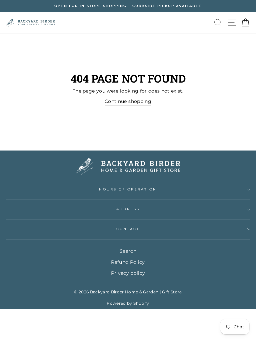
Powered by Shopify (128, 303)
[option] (128, 6)
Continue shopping (128, 101)
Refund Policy (128, 262)
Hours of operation (128, 189)
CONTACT (128, 229)
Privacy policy (128, 273)
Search (128, 251)
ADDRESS (128, 209)
